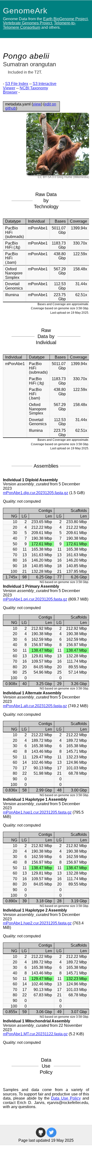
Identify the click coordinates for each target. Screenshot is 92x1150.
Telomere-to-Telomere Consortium (39, 25)
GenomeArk (25, 10)
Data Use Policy (66, 1098)
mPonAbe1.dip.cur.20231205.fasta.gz (35, 493)
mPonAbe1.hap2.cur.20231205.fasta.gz (37, 923)
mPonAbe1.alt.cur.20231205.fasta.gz (35, 706)
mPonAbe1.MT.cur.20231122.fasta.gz (35, 1034)
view (37, 104)
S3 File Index (16, 84)
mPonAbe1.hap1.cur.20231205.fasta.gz (37, 812)
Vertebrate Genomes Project (27, 23)
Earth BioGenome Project (65, 19)
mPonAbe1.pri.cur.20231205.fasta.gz (35, 599)
